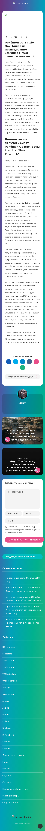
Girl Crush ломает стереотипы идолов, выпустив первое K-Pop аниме (22, 623)
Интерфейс (8, 735)
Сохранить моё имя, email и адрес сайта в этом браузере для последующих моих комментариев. (22, 530)
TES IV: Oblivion (9, 674)
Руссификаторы (10, 795)
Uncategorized (9, 680)
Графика (6, 728)
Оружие (6, 775)
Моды (5, 762)
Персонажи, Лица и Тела (15, 789)
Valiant (22, 403)
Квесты (6, 741)
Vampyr (6, 687)
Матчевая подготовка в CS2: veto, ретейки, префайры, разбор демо (23, 599)
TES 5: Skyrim (8, 660)
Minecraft (7, 653)
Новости (6, 768)
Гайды (5, 721)
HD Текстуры (8, 647)
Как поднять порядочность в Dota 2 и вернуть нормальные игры (23, 589)
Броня (5, 714)
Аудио (5, 708)
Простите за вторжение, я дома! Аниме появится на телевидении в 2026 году (23, 610)
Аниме (6, 701)
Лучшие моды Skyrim (13, 755)
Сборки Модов (10, 802)
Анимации (8, 694)
